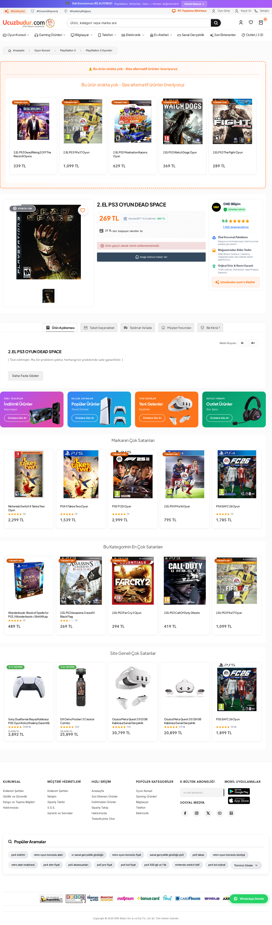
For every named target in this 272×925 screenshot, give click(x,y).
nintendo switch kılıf (187, 864)
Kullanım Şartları (13, 790)
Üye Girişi (223, 10)
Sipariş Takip (100, 807)
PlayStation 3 (68, 50)
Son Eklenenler (225, 35)
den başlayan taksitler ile (124, 231)
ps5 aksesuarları (78, 864)
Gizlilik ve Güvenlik (15, 796)
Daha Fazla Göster (25, 376)
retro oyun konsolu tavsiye (229, 854)
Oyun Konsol (16, 35)
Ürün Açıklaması (63, 327)
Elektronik (133, 35)
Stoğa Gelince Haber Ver (153, 256)
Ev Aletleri (161, 35)
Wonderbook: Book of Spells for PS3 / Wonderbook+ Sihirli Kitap (28, 614)
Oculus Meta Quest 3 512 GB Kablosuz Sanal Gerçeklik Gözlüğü (130, 722)
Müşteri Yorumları (179, 327)
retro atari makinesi (23, 864)
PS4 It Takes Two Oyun (74, 506)
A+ (253, 343)
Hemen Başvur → (194, 3)
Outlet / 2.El (254, 35)
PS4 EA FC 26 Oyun (228, 506)
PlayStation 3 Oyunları (99, 50)
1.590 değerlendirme (236, 227)
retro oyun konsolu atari (48, 854)
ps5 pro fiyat (104, 864)
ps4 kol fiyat (128, 864)
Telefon (107, 35)
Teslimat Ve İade (141, 327)
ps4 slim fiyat (51, 864)
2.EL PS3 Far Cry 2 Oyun (126, 612)
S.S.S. (51, 807)
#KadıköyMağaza (80, 11)
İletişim (264, 10)
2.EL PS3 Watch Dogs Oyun (180, 152)
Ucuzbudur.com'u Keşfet (237, 282)
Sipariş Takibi (56, 802)
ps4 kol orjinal (216, 864)
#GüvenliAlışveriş (47, 11)
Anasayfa (18, 50)
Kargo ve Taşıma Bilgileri (19, 802)
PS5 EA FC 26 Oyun (228, 719)
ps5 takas (198, 854)
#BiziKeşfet (18, 11)
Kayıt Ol (245, 10)
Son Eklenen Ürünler (105, 796)
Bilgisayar (82, 35)
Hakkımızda (10, 807)
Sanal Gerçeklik (192, 35)
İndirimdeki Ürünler (104, 802)
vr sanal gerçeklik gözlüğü (87, 854)
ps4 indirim (18, 854)
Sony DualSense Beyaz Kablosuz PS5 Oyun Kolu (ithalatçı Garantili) (29, 721)
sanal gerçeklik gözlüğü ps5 (167, 854)
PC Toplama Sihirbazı (191, 10)
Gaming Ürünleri (50, 35)
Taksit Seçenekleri (102, 327)
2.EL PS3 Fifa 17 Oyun (76, 152)
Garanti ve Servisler (60, 813)
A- (242, 343)
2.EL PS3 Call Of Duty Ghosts (182, 612)
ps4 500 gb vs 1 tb (155, 864)
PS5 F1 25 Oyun (121, 506)
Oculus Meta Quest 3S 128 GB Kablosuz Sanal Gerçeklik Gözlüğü (182, 722)
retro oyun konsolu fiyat (126, 854)
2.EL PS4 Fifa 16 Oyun (177, 506)
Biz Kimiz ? (213, 327)
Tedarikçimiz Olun (103, 818)
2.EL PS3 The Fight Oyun (228, 152)
